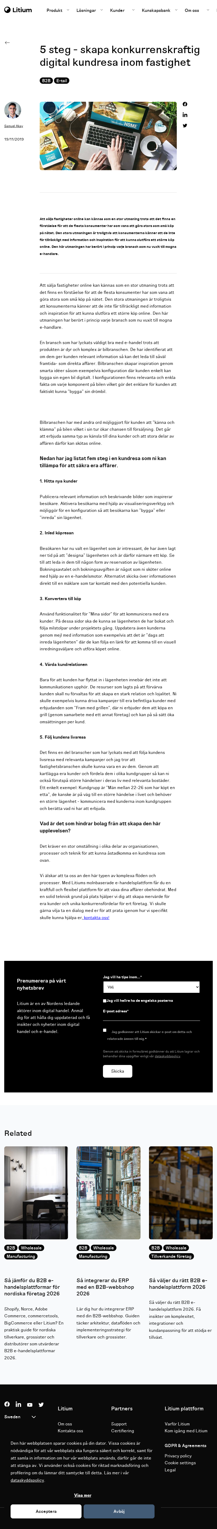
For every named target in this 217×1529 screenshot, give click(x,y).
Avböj (119, 1511)
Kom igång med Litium (186, 1431)
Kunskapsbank (156, 10)
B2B (46, 81)
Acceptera (46, 1511)
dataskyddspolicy (27, 1480)
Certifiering (122, 1431)
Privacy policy (178, 1456)
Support (119, 1424)
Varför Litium (177, 1424)
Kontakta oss (70, 1431)
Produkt (55, 10)
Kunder (117, 10)
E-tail (61, 81)
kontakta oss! (96, 918)
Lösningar (86, 10)
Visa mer (82, 1495)
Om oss (192, 10)
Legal (170, 1470)
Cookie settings (180, 1463)
